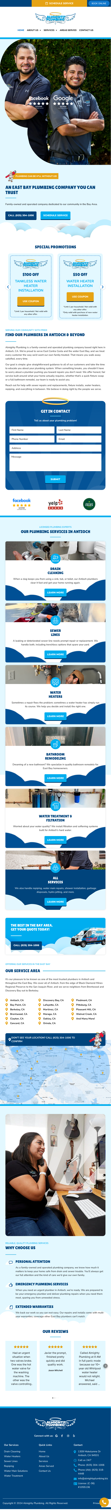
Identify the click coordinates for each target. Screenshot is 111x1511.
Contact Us (86, 30)
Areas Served (68, 30)
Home (21, 30)
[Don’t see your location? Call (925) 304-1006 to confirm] (9, 1039)
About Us (32, 30)
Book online (99, 3)
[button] (8, 287)
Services (49, 30)
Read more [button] (21, 1389)
